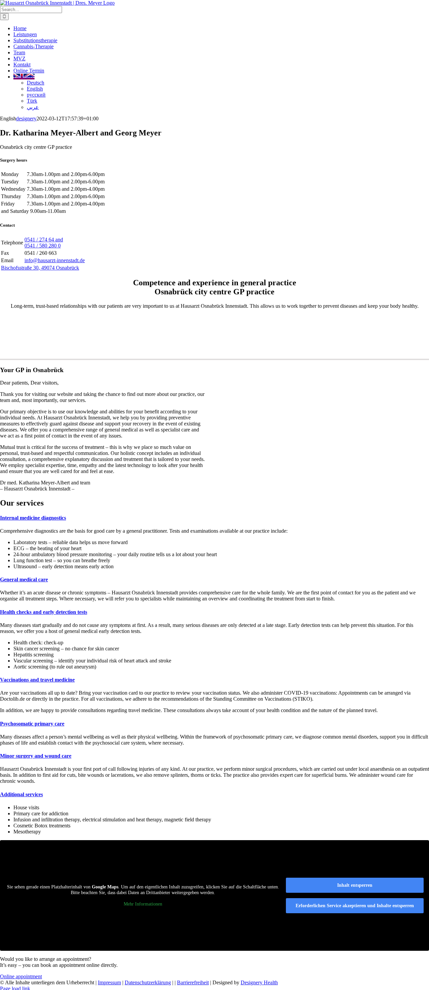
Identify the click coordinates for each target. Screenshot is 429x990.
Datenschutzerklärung (148, 982)
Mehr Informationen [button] (143, 904)
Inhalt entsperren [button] (354, 885)
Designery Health (259, 982)
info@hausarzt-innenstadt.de (54, 260)
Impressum (109, 982)
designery (26, 118)
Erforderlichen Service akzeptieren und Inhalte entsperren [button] (355, 905)
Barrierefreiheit (193, 982)
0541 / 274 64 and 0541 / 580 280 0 (43, 242)
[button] (33, 518)
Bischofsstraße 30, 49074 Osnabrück (40, 268)
